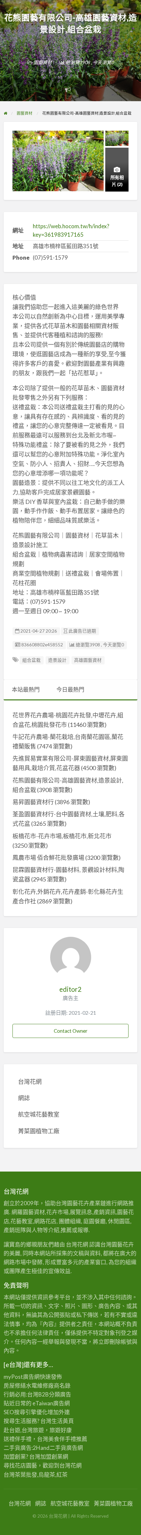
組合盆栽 (31, 660)
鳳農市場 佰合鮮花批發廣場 (48, 857)
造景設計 (57, 660)
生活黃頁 (62, 1420)
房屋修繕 (15, 1385)
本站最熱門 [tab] (26, 689)
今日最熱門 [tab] (70, 689)
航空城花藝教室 (38, 1114)
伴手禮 (67, 1438)
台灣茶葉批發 (20, 1474)
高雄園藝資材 (88, 660)
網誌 (24, 1097)
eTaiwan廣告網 (51, 1403)
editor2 (70, 989)
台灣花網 (30, 1081)
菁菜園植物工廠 (38, 1131)
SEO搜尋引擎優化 (26, 1412)
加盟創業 (51, 1456)
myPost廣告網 (22, 1376)
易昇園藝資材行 (33, 801)
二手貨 (58, 1447)
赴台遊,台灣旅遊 (24, 1430)
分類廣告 (60, 1394)
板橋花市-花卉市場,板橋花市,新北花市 (61, 836)
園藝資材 (42, 62)
